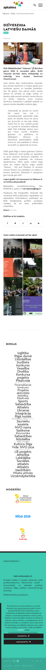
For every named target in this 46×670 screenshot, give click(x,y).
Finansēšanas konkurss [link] (23, 386)
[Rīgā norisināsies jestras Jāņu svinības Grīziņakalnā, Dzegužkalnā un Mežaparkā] (32, 286)
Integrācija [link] (23, 413)
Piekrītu (22, 636)
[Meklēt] (33, 5)
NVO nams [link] (23, 427)
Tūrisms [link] (31, 419)
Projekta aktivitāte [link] (23, 391)
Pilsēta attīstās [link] (23, 473)
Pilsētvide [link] (23, 380)
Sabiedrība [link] (23, 404)
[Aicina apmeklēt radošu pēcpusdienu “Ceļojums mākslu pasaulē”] (32, 267)
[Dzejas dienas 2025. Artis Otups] (32, 305)
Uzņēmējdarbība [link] (23, 475)
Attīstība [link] (23, 454)
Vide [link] (15, 447)
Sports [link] (23, 401)
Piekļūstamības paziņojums (15, 595)
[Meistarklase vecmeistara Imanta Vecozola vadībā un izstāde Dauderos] (13, 267)
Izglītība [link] (23, 353)
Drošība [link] (23, 371)
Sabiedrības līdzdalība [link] (23, 437)
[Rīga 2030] (23, 516)
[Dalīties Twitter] (15, 223)
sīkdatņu (21, 630)
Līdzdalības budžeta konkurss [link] (23, 362)
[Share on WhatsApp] (23, 223)
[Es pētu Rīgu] (23, 534)
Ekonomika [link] (23, 433)
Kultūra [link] (19, 444)
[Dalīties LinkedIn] (31, 223)
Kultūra (13, 210)
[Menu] (39, 5)
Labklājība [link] (23, 457)
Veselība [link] (23, 368)
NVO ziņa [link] (27, 447)
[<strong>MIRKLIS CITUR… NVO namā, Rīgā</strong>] (13, 305)
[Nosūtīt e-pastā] (38, 223)
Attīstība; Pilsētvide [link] (23, 397)
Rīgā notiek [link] (23, 416)
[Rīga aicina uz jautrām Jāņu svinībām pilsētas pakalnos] (13, 286)
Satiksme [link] (23, 430)
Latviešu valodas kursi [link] (23, 383)
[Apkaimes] (13, 5)
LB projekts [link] (23, 451)
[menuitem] (33, 5)
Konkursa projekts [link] (23, 376)
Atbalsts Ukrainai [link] (23, 409)
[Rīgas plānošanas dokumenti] (23, 498)
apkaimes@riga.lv (11, 561)
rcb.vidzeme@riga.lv (31, 189)
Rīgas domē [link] (23, 356)
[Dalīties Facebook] (7, 223)
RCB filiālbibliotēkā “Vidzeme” (17, 68)
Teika (6, 32)
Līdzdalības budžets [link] (23, 449)
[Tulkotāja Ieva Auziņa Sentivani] (23, 53)
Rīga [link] (29, 444)
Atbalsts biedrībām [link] (23, 468)
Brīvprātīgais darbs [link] (19, 419)
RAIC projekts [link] (23, 441)
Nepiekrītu (22, 642)
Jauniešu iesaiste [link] (23, 423)
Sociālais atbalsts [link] (23, 462)
